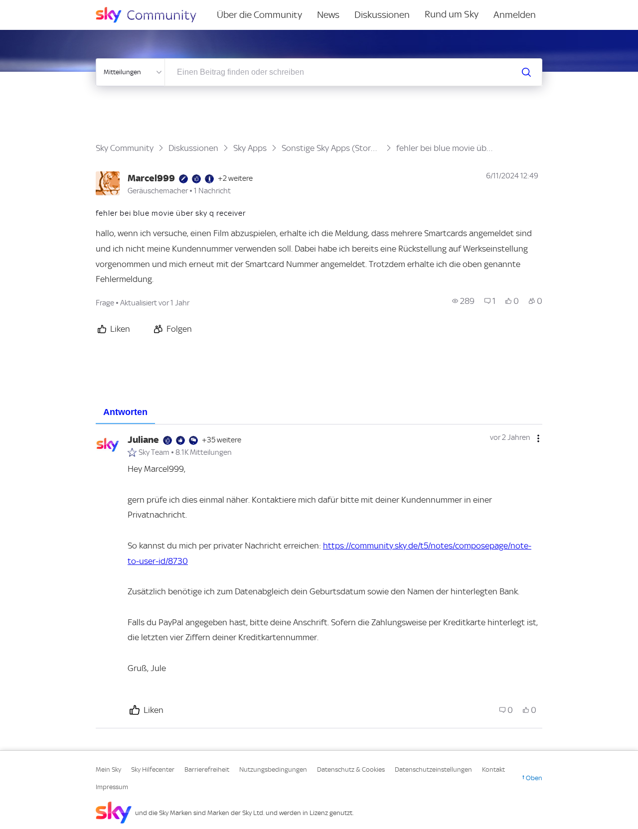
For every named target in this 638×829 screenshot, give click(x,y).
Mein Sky (108, 769)
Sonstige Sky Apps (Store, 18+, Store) (331, 148)
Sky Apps (250, 148)
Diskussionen (382, 14)
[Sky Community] (152, 15)
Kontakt (493, 769)
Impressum (112, 787)
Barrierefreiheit (206, 769)
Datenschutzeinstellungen (433, 769)
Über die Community (259, 14)
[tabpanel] (319, 576)
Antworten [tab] (125, 412)
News (328, 14)
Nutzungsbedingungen (273, 769)
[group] (463, 301)
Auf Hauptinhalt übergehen (48, 7)
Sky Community (125, 148)
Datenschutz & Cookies (351, 769)
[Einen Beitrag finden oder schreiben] (526, 72)
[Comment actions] (538, 438)
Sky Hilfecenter (152, 769)
